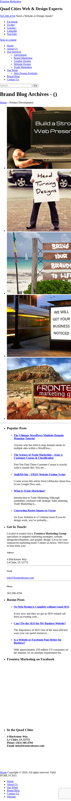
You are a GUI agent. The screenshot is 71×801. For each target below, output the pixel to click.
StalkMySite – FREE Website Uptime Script (39, 474)
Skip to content (8, 39)
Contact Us (13, 79)
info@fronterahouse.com (20, 577)
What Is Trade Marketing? (29, 490)
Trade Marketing (23, 67)
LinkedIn (12, 31)
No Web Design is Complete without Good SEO (41, 606)
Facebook (12, 21)
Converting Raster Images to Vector (35, 510)
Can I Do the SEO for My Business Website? (40, 623)
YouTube (12, 34)
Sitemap (11, 796)
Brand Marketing (23, 58)
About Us (12, 48)
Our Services (14, 51)
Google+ (12, 27)
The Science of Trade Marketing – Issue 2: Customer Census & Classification (38, 456)
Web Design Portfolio (25, 73)
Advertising (20, 54)
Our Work (12, 70)
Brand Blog (13, 76)
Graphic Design (22, 61)
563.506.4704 (7, 16)
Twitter (11, 24)
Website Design (22, 64)
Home (10, 45)
